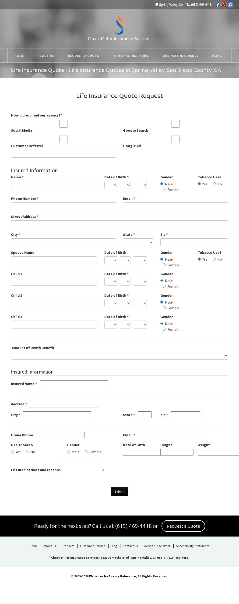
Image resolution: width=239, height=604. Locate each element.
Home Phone (22, 435)
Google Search (135, 130)
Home (34, 546)
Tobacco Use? (209, 177)
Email (129, 198)
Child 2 (16, 295)
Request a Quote (183, 526)
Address (19, 404)
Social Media (21, 130)
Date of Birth (116, 177)
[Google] (230, 4)
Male (169, 184)
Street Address (25, 216)
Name (17, 177)
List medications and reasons (36, 469)
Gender (166, 177)
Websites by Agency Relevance (112, 576)
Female (173, 189)
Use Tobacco (22, 444)
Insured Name (24, 383)
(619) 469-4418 (201, 4)
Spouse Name (22, 252)
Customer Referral (27, 145)
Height (166, 444)
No (219, 184)
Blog (114, 546)
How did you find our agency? (36, 115)
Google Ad (132, 145)
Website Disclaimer (157, 546)
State (129, 234)
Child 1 (16, 274)
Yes (204, 184)
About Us (49, 546)
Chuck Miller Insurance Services (119, 38)
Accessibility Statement (192, 546)
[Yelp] (224, 4)
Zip (164, 234)
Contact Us (130, 546)
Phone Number (25, 198)
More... (218, 55)
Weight (204, 444)
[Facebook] (218, 4)
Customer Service (92, 546)
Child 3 (16, 316)
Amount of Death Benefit (33, 347)
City (15, 234)
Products (68, 546)
